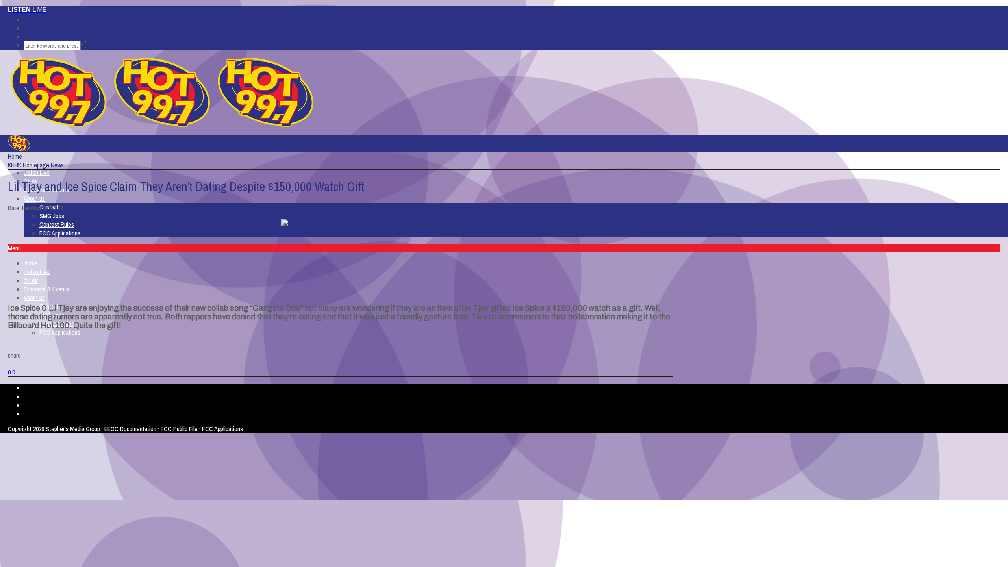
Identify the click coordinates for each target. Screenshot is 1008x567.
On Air (31, 280)
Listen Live (37, 172)
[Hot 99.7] (214, 125)
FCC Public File (179, 428)
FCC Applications (59, 233)
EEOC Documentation (130, 428)
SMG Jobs (51, 215)
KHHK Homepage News (36, 165)
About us (34, 198)
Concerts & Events (46, 289)
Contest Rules (56, 224)
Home (31, 263)
